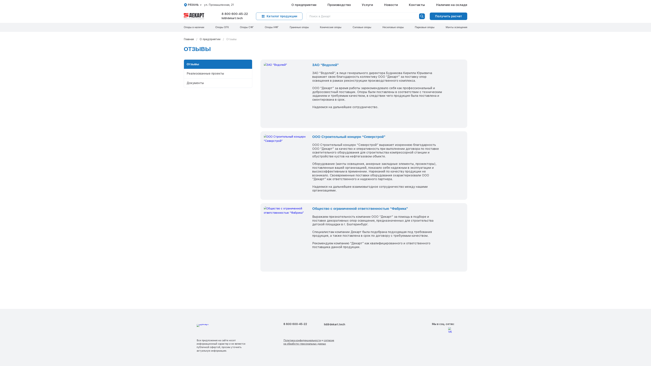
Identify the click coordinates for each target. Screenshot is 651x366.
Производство (339, 5)
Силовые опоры (362, 27)
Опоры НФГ (272, 27)
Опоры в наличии (194, 27)
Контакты (417, 5)
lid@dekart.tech (232, 18)
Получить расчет (448, 16)
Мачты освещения (456, 27)
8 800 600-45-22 (235, 14)
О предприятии (303, 5)
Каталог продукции (282, 16)
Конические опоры (330, 27)
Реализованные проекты (205, 73)
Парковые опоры (425, 27)
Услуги (367, 5)
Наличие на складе (451, 5)
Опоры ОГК (222, 27)
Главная (189, 39)
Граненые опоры (299, 27)
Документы (195, 83)
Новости (391, 5)
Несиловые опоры (393, 27)
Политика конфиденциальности (302, 340)
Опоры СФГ (247, 27)
